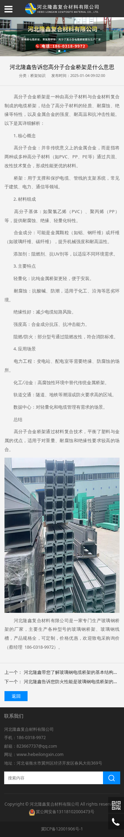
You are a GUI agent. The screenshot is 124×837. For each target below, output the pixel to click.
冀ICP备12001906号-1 (62, 829)
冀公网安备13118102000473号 (65, 812)
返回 (16, 696)
